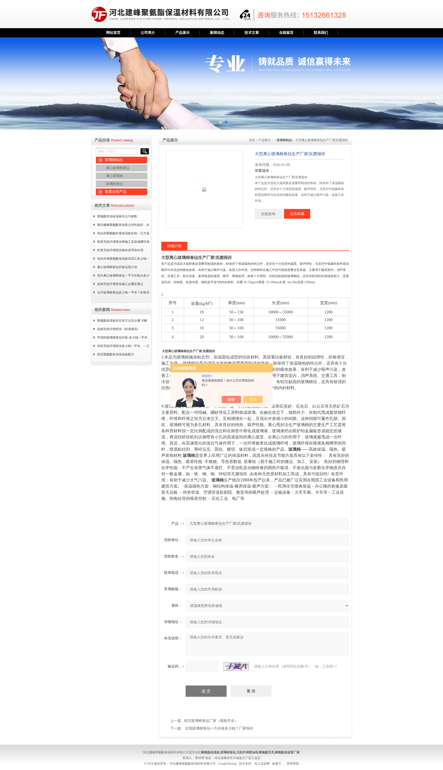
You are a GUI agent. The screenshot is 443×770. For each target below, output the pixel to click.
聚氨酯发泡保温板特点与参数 (117, 216)
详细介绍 (174, 246)
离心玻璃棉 (114, 176)
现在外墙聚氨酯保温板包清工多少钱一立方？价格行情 (123, 260)
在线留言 (286, 33)
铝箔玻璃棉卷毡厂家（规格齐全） (211, 721)
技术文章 (252, 33)
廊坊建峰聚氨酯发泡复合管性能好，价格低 (123, 226)
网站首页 (113, 33)
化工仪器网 (262, 763)
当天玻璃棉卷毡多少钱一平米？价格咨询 (123, 294)
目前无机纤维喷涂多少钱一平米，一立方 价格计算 (123, 347)
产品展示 (182, 33)
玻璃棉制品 (114, 160)
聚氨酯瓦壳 (266, 752)
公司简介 (148, 33)
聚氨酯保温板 (210, 752)
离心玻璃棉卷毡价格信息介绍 (117, 267)
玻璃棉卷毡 (114, 184)
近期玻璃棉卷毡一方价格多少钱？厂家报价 (219, 728)
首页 (252, 140)
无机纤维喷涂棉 (247, 752)
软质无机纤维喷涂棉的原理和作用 (120, 250)
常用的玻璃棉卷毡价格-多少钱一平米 (122, 337)
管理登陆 (293, 763)
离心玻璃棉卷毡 (117, 168)
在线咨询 (268, 214)
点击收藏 (297, 214)
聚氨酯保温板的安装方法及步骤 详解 (122, 320)
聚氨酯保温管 (284, 752)
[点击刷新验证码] (236, 666)
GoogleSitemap (227, 763)
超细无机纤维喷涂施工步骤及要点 (120, 284)
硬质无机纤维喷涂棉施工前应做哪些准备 (123, 243)
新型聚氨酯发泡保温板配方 (115, 354)
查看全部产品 (115, 192)
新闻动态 (217, 33)
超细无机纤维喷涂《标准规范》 (118, 329)
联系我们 (321, 33)
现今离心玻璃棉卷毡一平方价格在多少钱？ (123, 277)
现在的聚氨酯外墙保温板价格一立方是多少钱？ (123, 234)
